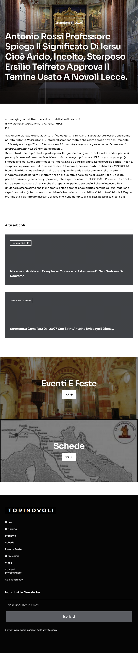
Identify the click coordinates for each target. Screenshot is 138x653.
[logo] (30, 508)
